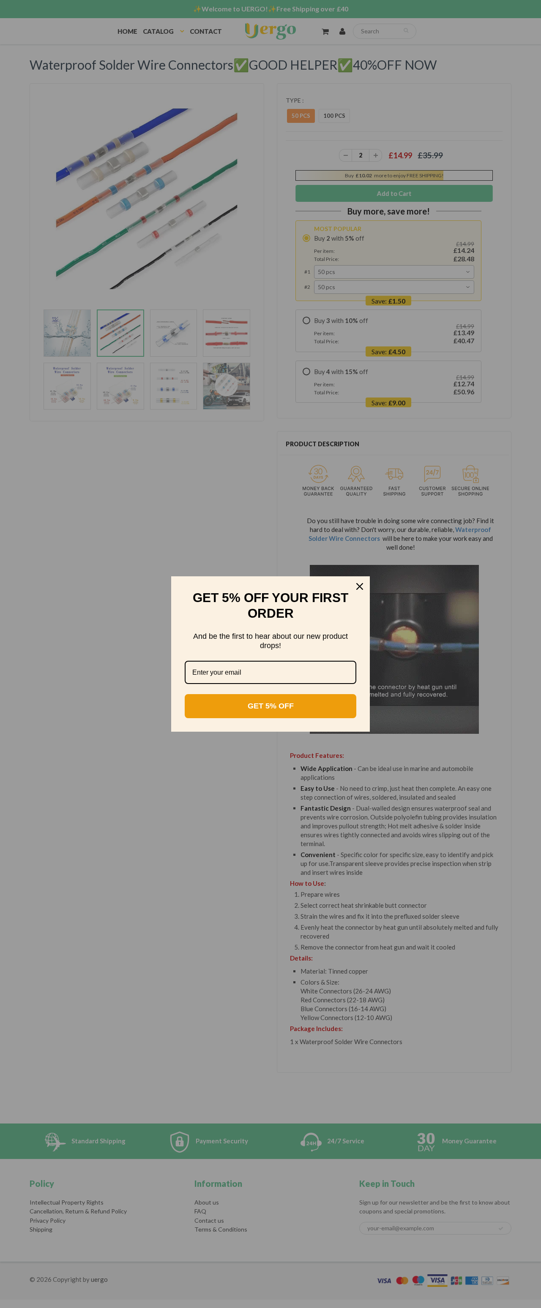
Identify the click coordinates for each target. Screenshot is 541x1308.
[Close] (360, 586)
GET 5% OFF (271, 706)
